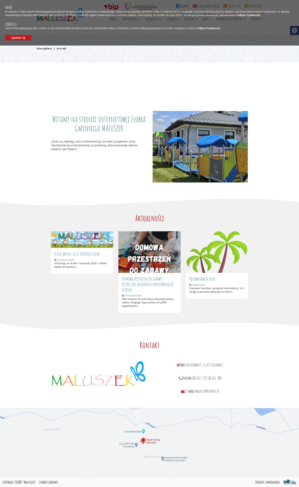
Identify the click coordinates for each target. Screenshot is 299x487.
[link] (82, 239)
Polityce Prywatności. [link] (209, 28)
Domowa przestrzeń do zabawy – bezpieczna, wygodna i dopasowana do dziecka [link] (148, 284)
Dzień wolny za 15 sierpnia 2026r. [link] (77, 254)
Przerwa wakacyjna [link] (202, 279)
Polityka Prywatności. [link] (249, 14)
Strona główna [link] (44, 48)
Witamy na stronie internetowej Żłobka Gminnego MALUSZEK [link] (99, 123)
